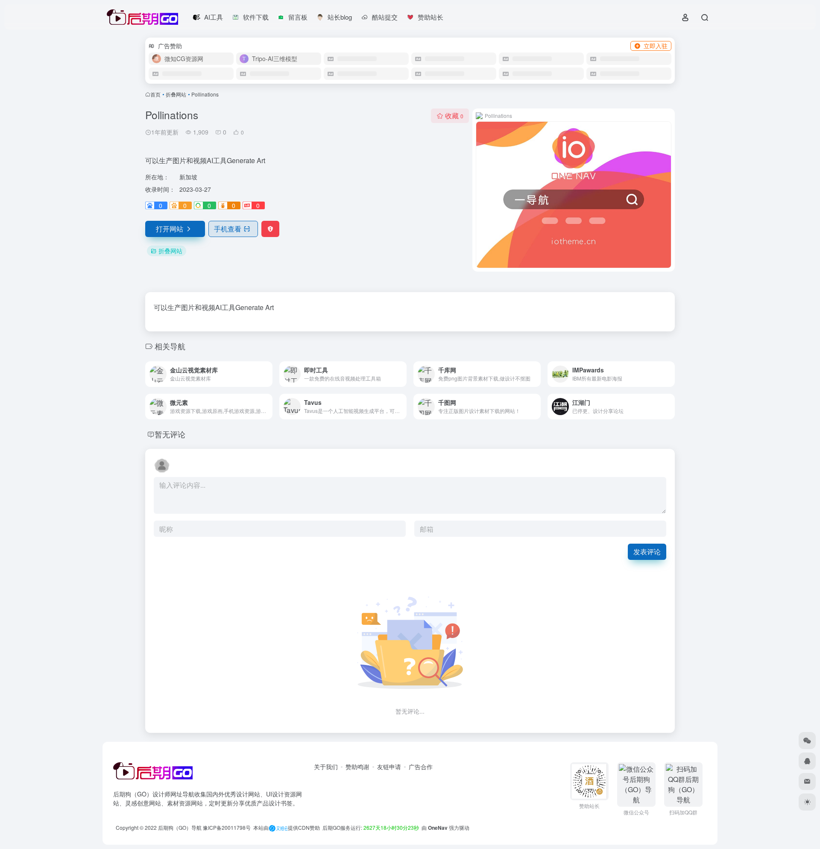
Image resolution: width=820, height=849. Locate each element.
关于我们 (326, 766)
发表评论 (647, 551)
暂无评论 (170, 433)
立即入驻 (656, 45)
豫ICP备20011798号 (227, 827)
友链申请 (389, 766)
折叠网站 (176, 94)
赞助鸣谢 (357, 766)
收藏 (454, 115)
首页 (155, 94)
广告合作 (421, 766)
